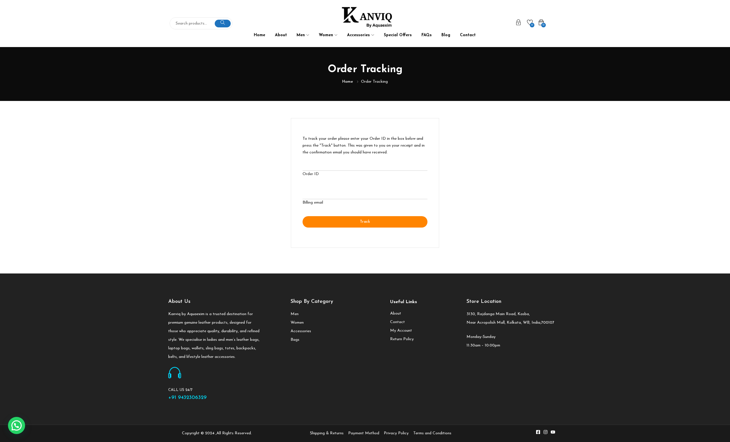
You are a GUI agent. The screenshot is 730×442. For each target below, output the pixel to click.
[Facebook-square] (538, 432)
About (281, 35)
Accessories (359, 35)
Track (365, 222)
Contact (468, 35)
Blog (445, 35)
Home (259, 35)
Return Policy (402, 339)
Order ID (311, 174)
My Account (401, 331)
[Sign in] (518, 24)
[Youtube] (553, 432)
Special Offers (398, 35)
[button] (16, 425)
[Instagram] (545, 432)
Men (301, 35)
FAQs (426, 35)
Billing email (313, 202)
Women (326, 35)
